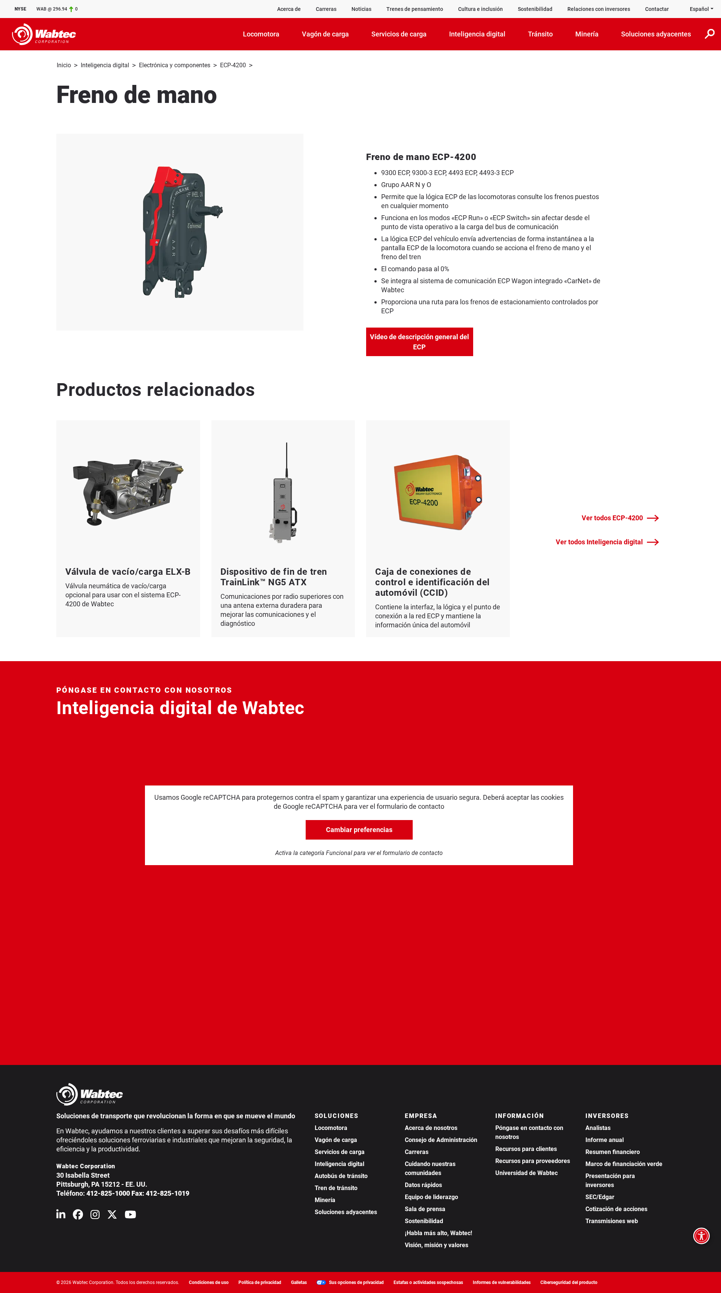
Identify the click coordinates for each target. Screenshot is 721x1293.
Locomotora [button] (261, 34)
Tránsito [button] (540, 34)
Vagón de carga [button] (325, 34)
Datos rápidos (423, 1185)
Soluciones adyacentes (346, 1212)
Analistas (598, 1127)
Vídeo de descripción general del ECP (421, 342)
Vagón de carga (336, 1139)
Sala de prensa (425, 1209)
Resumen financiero (612, 1152)
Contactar (657, 9)
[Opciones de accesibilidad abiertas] (701, 1236)
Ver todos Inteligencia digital (599, 542)
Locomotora (331, 1127)
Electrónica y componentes (174, 65)
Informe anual (604, 1139)
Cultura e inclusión (480, 9)
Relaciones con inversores (598, 9)
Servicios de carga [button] (399, 34)
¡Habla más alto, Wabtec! (438, 1233)
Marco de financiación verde (623, 1164)
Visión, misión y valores (436, 1245)
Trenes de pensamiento (414, 9)
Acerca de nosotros (431, 1127)
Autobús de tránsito (341, 1176)
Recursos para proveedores (532, 1161)
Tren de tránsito (336, 1188)
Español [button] (699, 9)
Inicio (64, 65)
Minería (325, 1200)
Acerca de (289, 9)
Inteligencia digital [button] (477, 34)
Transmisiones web (611, 1221)
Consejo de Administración (441, 1139)
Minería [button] (587, 34)
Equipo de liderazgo (431, 1197)
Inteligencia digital (105, 65)
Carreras (326, 9)
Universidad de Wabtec (526, 1173)
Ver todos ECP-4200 (612, 518)
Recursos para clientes (526, 1149)
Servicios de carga (340, 1152)
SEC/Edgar (599, 1197)
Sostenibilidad (535, 9)
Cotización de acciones (616, 1209)
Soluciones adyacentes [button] (656, 34)
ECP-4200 (233, 65)
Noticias (361, 9)
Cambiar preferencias (359, 830)
